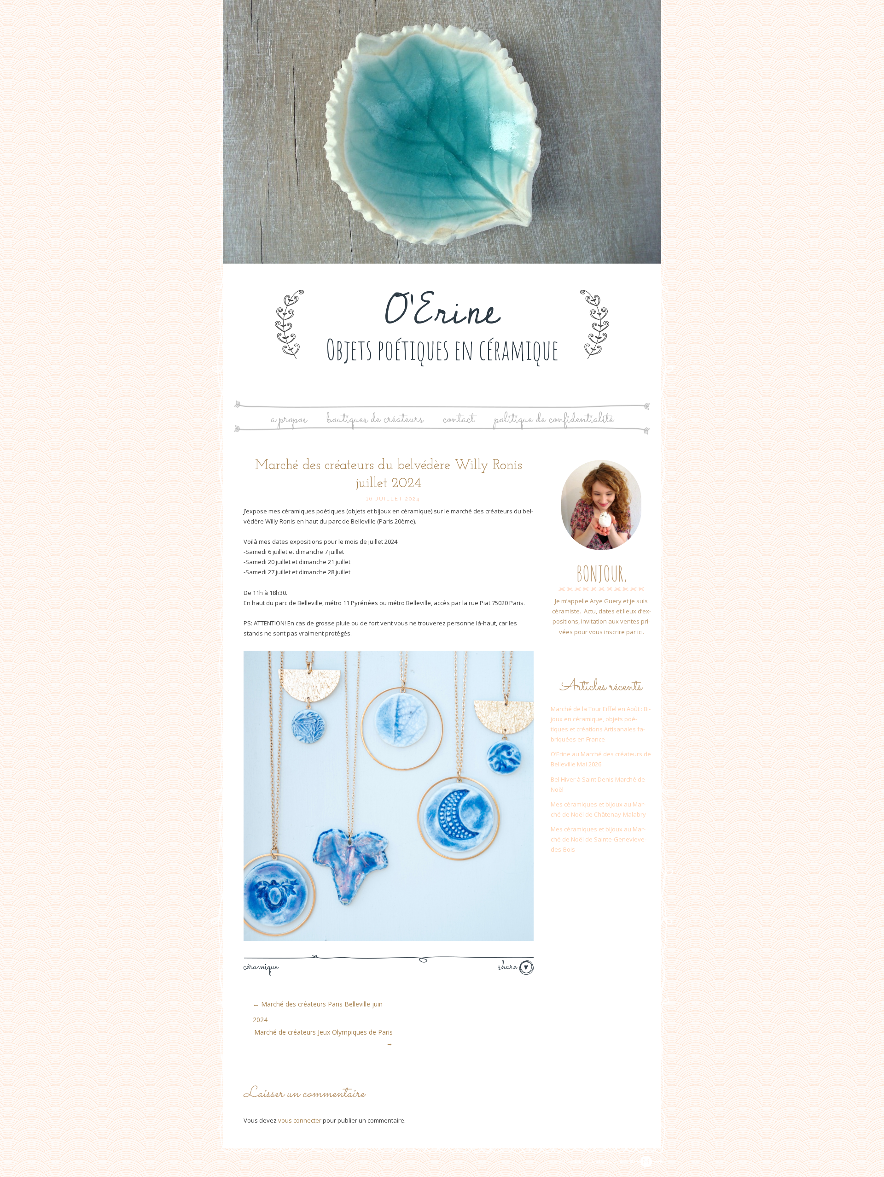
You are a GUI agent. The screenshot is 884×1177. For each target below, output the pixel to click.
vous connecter (299, 1120)
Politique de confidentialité (554, 419)
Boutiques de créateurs (374, 419)
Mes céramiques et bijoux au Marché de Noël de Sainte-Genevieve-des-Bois (598, 839)
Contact (459, 419)
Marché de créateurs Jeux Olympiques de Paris (323, 1038)
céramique (261, 967)
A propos (289, 419)
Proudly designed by (593, 1161)
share (508, 967)
